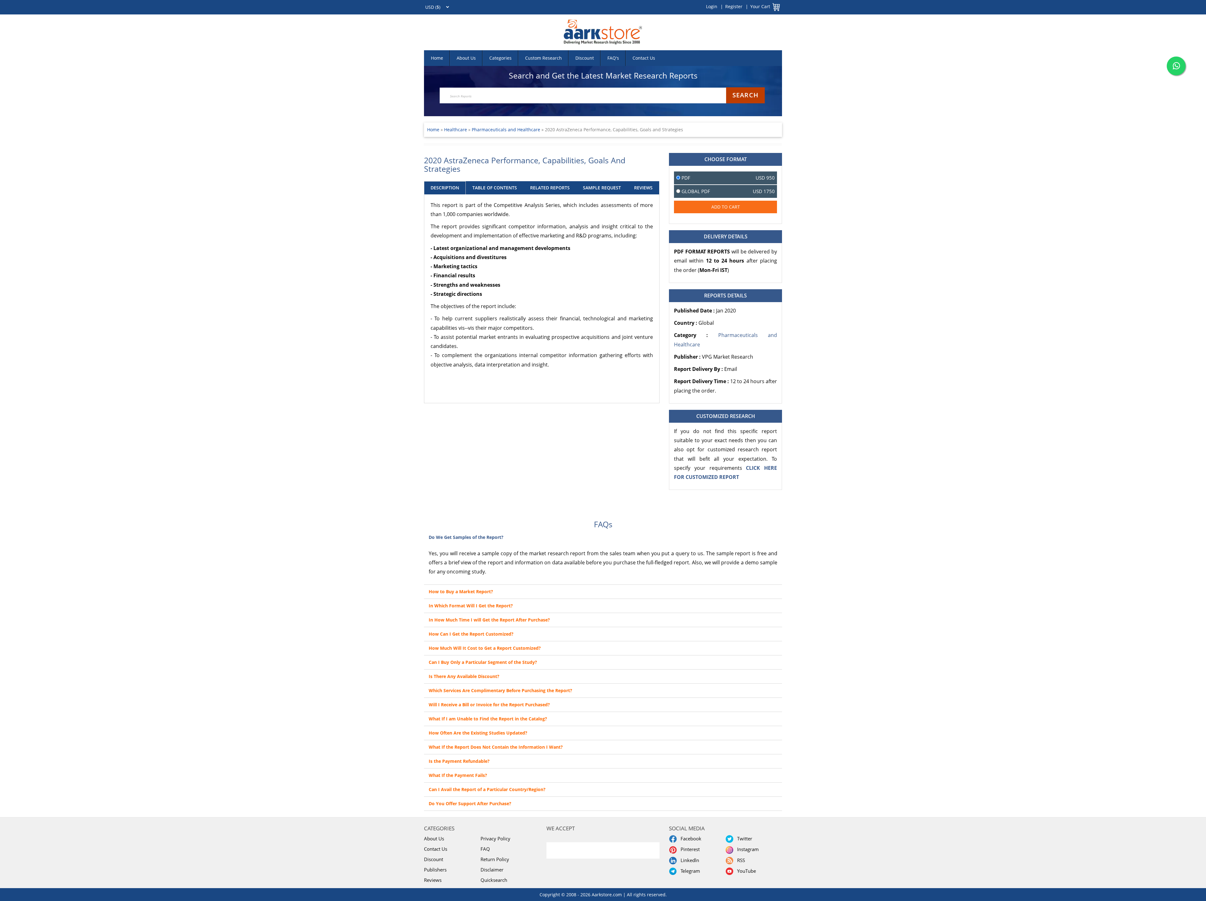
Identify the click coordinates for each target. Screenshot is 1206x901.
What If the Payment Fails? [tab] (458, 775)
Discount (584, 58)
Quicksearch (494, 880)
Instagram (747, 849)
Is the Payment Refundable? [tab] (459, 761)
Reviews (433, 880)
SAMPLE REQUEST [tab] (602, 188)
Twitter (743, 838)
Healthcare (456, 130)
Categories (500, 58)
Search (745, 95)
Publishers (435, 869)
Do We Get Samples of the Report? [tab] (466, 537)
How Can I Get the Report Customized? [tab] (471, 634)
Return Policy (495, 859)
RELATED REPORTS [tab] (550, 188)
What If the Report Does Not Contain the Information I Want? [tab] (496, 747)
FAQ (485, 849)
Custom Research (543, 58)
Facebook (689, 838)
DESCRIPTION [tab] (445, 188)
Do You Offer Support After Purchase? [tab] (470, 803)
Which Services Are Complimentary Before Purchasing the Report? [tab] (500, 690)
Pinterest (689, 849)
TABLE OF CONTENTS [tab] (494, 188)
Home (437, 58)
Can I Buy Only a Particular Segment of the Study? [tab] (483, 662)
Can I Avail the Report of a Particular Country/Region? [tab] (487, 789)
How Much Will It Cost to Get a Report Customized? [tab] (485, 648)
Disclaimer (492, 869)
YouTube (745, 871)
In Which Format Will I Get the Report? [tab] (471, 606)
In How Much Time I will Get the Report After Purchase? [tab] (489, 620)
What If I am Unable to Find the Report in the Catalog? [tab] (488, 719)
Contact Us (644, 58)
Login (711, 6)
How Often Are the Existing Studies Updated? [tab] (478, 733)
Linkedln (688, 860)
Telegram (689, 871)
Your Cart (760, 6)
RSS (740, 860)
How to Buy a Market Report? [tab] (461, 591)
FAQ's (613, 58)
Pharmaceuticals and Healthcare (506, 130)
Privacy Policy (495, 838)
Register (733, 6)
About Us (466, 58)
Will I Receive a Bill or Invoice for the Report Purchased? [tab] (489, 705)
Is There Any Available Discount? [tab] (464, 676)
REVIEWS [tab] (643, 188)
